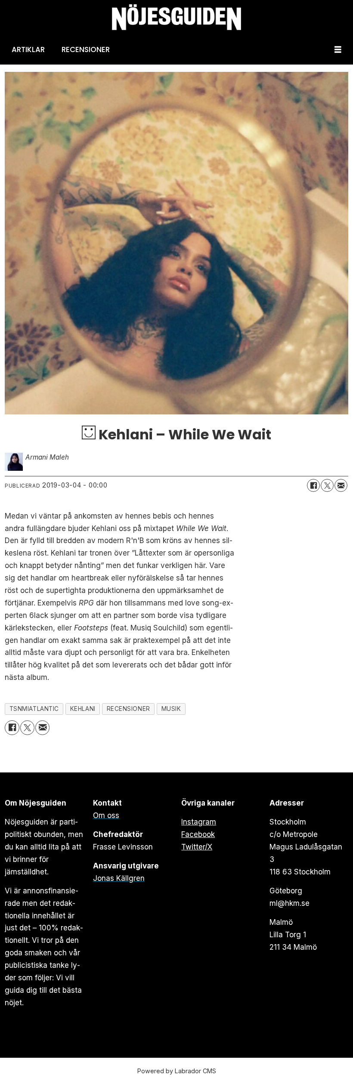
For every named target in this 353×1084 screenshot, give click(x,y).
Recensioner (86, 49)
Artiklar (28, 49)
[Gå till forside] (176, 17)
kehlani (83, 708)
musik (171, 708)
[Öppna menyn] (338, 50)
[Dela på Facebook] (313, 485)
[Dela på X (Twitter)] (327, 485)
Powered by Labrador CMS (176, 1071)
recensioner (128, 708)
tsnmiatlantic (34, 708)
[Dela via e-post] (340, 485)
